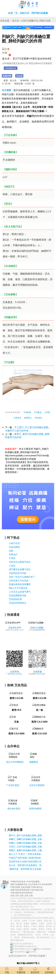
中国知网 (27, 412)
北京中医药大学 (34, 884)
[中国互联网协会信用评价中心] (23, 946)
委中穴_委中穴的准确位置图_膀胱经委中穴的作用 (26, 835)
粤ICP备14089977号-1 (24, 907)
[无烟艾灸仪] (16, 693)
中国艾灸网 (15, 887)
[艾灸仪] (13, 705)
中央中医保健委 (32, 881)
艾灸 (28, 5)
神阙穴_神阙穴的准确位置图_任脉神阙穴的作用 (26, 839)
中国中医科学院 (36, 890)
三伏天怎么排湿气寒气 (20, 592)
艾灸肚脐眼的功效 (17, 595)
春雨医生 (28, 418)
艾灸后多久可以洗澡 (18, 580)
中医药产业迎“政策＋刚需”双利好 (25, 858)
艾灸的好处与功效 (17, 573)
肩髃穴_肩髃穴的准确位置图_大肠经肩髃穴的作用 (26, 850)
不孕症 (12, 558)
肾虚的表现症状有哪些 (20, 584)
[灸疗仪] (13, 728)
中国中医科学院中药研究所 (21, 893)
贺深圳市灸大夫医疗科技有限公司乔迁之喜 (26, 861)
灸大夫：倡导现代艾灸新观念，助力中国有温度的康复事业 (26, 865)
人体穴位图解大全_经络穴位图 (35, 20)
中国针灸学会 (36, 887)
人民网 (47, 412)
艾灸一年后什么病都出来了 (22, 577)
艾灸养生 (17, 418)
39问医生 (38, 418)
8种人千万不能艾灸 (18, 588)
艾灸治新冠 (14, 547)
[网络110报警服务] (42, 949)
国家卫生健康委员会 (18, 884)
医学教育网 (46, 884)
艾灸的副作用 (15, 599)
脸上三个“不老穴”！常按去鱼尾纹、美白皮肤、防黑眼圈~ (26, 854)
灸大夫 (15, 20)
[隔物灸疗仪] (39, 716)
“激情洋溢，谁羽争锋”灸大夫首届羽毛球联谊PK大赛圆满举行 (26, 869)
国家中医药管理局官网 (19, 890)
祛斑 (11, 551)
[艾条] (12, 716)
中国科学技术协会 (17, 881)
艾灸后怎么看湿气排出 (20, 562)
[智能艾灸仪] (39, 693)
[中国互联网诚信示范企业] (21, 949)
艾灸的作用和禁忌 (17, 603)
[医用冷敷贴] (39, 705)
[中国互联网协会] (18, 952)
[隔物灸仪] (37, 728)
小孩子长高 (14, 543)
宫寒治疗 (13, 554)
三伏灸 (12, 565)
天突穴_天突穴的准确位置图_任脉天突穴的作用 (26, 846)
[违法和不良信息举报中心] (21, 943)
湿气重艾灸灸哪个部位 (20, 569)
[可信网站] (31, 952)
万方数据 (37, 412)
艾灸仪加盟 (25, 887)
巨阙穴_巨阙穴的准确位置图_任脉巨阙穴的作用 (26, 843)
